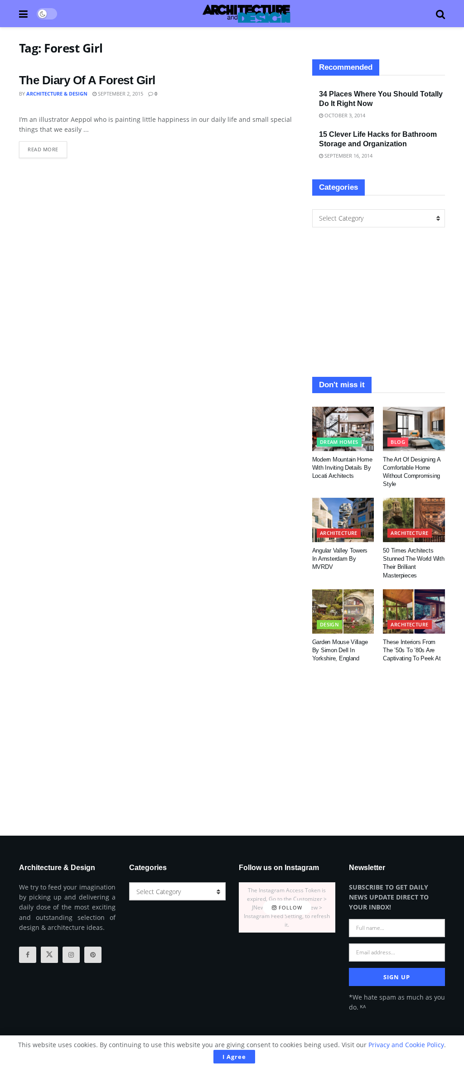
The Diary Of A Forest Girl (87, 80)
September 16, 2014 (347, 155)
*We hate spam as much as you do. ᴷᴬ (397, 1002)
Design (329, 624)
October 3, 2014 (344, 115)
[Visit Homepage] (246, 14)
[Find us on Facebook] (27, 955)
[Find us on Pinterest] (93, 955)
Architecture (339, 532)
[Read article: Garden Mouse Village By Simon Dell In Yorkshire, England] (343, 611)
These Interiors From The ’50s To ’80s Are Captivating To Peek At (411, 650)
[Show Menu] (23, 13)
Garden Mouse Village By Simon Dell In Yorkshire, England (340, 650)
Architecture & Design (56, 93)
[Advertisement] (378, 302)
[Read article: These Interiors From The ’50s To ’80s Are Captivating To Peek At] (414, 611)
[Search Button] (440, 13)
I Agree (234, 1057)
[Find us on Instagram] (71, 955)
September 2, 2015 (120, 93)
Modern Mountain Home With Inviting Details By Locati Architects (342, 467)
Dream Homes (339, 441)
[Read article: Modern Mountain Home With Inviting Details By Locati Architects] (343, 429)
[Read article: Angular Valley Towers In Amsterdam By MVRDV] (343, 520)
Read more (47, 147)
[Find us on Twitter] (49, 955)
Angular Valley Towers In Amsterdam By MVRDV (340, 558)
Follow (289, 907)
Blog (398, 441)
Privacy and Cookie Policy (406, 1044)
